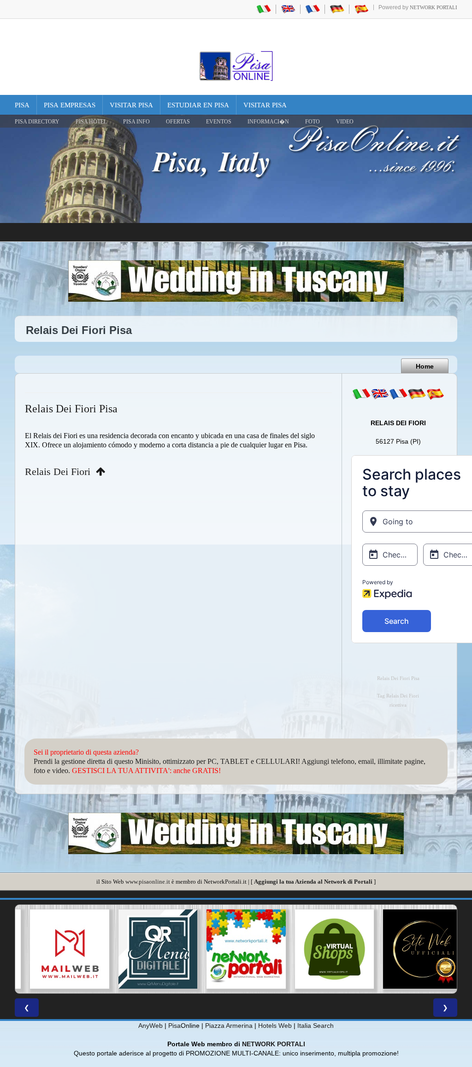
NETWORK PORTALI (273, 1044)
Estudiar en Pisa (198, 105)
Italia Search (315, 1025)
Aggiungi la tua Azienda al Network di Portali (313, 881)
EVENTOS (218, 121)
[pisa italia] (263, 9)
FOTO (312, 121)
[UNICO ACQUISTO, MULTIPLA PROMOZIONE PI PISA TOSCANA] (236, 949)
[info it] (361, 394)
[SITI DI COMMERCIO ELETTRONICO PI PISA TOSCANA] (324, 949)
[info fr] (398, 394)
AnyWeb (150, 1025)
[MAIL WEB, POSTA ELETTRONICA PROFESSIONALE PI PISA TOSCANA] (59, 949)
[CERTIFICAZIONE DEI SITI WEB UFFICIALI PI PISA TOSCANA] (412, 949)
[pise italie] (312, 9)
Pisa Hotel (91, 121)
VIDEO (345, 121)
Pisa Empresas (69, 105)
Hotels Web (275, 1025)
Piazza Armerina (229, 1025)
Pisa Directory (37, 121)
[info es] (435, 394)
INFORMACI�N (268, 121)
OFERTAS (178, 121)
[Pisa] (236, 66)
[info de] (416, 394)
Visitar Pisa (131, 105)
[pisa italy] (288, 9)
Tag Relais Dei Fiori (398, 695)
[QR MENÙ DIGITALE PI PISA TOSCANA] (148, 949)
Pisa (22, 105)
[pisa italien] (337, 9)
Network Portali (433, 7)
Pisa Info (136, 121)
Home (425, 366)
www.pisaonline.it (147, 881)
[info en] (380, 394)
